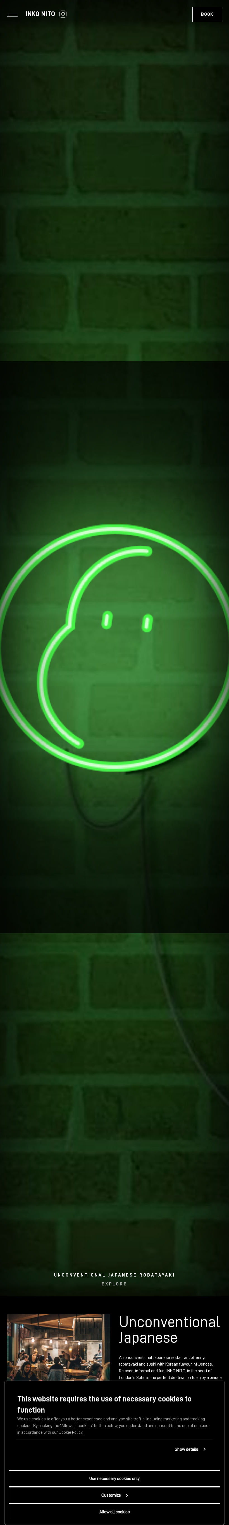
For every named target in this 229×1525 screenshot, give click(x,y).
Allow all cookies (114, 1512)
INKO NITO (40, 14)
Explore (114, 1284)
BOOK (207, 14)
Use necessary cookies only (114, 1478)
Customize (111, 1495)
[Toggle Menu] (12, 15)
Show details (186, 1449)
